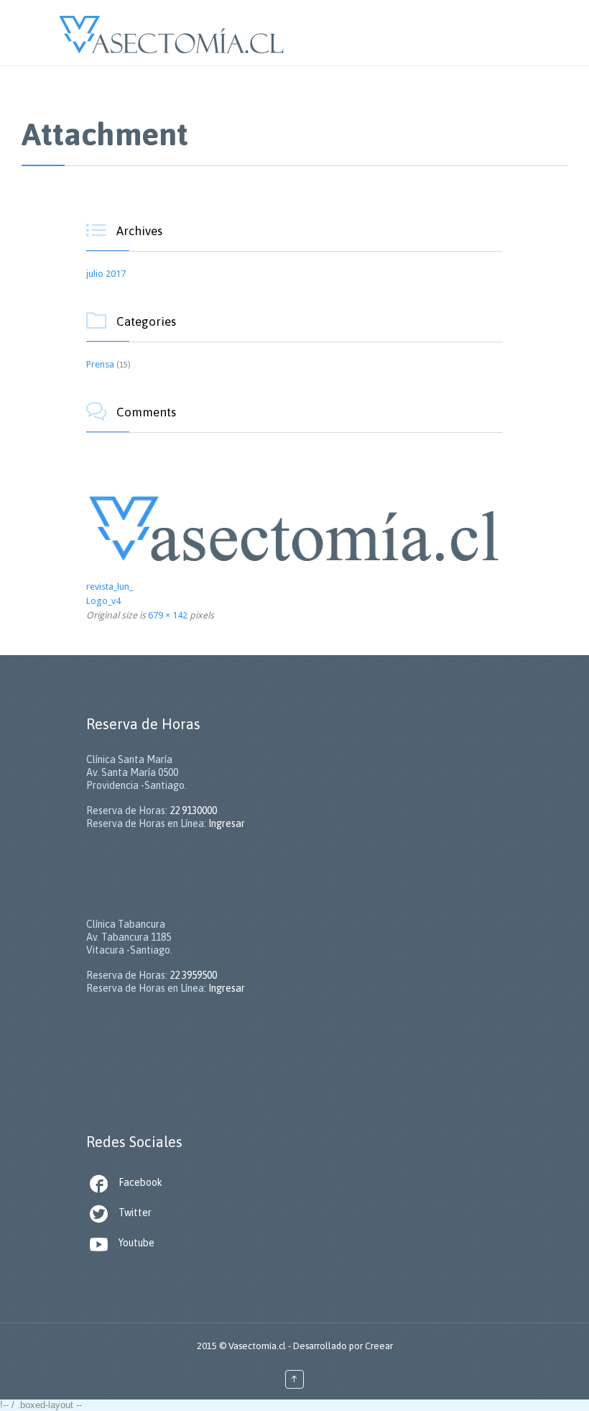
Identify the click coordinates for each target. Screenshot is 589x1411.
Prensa (100, 364)
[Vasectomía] (172, 32)
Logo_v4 (103, 600)
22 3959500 (193, 975)
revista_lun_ (109, 586)
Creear (379, 1346)
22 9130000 (193, 810)
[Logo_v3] (294, 525)
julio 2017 (106, 273)
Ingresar (226, 823)
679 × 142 (167, 615)
